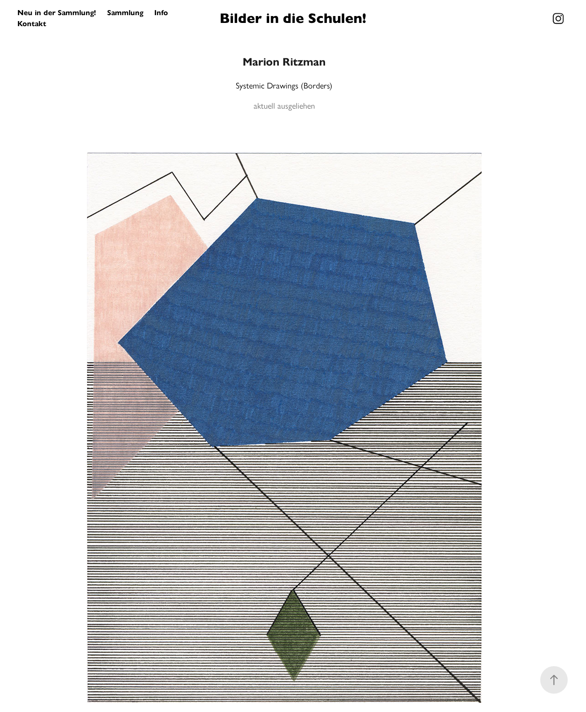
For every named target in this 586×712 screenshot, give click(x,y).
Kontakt (31, 23)
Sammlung (125, 12)
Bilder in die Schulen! (293, 18)
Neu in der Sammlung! (56, 12)
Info (161, 12)
